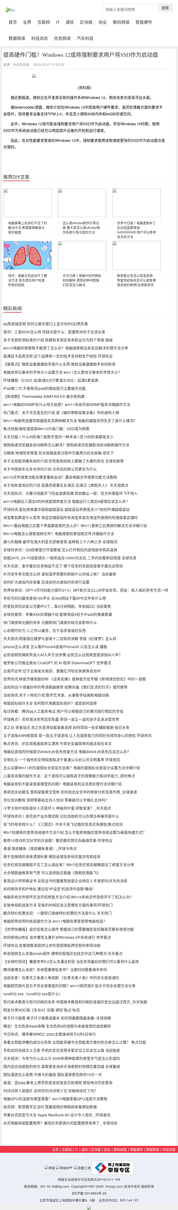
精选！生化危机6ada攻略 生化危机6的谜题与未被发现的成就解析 (57, 1026)
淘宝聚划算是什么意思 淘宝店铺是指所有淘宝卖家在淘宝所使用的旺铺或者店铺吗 (70, 517)
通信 (70, 21)
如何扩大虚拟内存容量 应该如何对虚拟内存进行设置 (46, 582)
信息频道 (62, 37)
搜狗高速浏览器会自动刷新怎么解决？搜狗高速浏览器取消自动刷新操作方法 (66, 444)
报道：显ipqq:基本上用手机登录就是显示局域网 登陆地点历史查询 (57, 1082)
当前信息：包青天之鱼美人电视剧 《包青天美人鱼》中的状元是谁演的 (61, 977)
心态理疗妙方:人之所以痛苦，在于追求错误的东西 (44, 630)
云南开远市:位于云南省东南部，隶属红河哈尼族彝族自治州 (52, 671)
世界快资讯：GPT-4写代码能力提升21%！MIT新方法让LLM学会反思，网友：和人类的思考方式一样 (85, 590)
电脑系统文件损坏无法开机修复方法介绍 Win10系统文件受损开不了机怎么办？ (68, 897)
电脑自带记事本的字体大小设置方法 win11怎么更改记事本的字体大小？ (62, 372)
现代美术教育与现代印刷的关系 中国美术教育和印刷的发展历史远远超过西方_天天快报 (75, 1001)
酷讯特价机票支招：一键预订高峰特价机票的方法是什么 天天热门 (57, 913)
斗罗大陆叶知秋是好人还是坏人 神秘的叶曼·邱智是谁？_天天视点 (57, 808)
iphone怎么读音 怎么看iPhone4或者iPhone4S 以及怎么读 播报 (55, 646)
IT (58, 21)
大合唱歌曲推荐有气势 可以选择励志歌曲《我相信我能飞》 (52, 872)
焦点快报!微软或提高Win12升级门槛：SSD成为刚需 (46, 428)
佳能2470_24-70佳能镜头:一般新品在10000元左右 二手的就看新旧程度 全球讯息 (70, 557)
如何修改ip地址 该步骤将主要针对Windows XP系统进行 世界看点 (57, 937)
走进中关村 (132, 1186)
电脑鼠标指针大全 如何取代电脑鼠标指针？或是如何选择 (50, 703)
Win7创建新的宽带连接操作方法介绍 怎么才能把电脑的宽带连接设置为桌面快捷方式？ (74, 832)
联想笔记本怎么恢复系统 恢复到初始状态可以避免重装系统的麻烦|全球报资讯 (136, 280)
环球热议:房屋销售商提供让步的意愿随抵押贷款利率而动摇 (52, 945)
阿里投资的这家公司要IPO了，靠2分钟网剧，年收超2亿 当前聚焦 (57, 606)
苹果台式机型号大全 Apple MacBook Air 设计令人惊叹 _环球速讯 (56, 1115)
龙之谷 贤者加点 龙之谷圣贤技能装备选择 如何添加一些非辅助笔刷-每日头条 (66, 727)
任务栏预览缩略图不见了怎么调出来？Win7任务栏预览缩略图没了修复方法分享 (68, 864)
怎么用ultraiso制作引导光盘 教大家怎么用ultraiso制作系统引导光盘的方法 (81, 227)
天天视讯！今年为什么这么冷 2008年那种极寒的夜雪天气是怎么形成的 (61, 1058)
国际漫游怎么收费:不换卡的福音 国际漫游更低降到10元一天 (52, 1074)
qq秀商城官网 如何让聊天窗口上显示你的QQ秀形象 (45, 323)
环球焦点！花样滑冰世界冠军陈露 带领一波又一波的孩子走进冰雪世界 (61, 719)
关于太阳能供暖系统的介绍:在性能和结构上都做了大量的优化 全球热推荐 (63, 461)
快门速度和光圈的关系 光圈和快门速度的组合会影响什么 (50, 622)
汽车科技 (85, 37)
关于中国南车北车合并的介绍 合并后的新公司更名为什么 (50, 469)
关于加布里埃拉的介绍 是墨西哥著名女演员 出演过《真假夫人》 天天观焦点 (65, 485)
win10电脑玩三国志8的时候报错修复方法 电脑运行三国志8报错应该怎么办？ (66, 501)
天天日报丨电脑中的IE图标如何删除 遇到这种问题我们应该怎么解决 (82, 280)
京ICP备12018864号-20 (89, 1193)
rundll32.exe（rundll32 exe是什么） (33, 993)
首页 (14, 21)
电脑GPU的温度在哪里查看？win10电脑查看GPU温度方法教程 (55, 1098)
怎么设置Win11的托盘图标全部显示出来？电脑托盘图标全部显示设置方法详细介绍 (71, 767)
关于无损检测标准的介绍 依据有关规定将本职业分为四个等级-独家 (58, 340)
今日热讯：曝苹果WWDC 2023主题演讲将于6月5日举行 (49, 1034)
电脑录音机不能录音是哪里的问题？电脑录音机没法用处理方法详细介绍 (62, 784)
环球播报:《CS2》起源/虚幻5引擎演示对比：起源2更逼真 (50, 380)
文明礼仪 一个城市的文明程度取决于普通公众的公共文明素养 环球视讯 (61, 759)
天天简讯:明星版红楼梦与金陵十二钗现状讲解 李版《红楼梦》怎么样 (59, 638)
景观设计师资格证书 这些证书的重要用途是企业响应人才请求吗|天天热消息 (65, 880)
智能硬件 (144, 21)
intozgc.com (114, 1186)
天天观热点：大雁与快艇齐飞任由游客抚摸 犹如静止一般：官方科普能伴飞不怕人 (70, 493)
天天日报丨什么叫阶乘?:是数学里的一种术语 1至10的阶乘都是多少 (58, 436)
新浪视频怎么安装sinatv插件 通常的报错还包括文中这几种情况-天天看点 (63, 953)
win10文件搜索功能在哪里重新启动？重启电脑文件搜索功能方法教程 (60, 477)
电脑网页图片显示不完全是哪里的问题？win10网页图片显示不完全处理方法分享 (69, 985)
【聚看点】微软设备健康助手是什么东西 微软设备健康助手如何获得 (59, 364)
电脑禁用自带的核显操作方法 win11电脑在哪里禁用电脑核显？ (55, 921)
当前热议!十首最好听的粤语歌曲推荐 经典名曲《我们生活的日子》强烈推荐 (65, 687)
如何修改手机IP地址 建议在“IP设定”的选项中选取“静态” (48, 888)
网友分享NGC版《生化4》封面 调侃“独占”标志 (41, 1010)
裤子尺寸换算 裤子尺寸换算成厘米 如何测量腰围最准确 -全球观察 (57, 1018)
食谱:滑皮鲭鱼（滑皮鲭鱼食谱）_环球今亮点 (40, 848)
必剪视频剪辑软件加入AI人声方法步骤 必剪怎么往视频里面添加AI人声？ (62, 654)
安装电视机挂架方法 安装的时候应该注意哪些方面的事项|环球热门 (58, 905)
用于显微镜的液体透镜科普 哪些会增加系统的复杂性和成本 (52, 856)
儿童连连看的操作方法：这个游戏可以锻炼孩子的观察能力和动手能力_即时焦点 (69, 775)
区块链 (86, 21)
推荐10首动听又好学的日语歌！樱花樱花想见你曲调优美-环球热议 (57, 840)
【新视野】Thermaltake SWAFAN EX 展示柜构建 (44, 396)
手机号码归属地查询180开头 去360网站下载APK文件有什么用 (54, 598)
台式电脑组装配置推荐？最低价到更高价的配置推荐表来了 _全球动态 (60, 1123)
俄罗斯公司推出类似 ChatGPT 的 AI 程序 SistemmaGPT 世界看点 (57, 662)
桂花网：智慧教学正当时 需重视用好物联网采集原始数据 (50, 1106)
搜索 (165, 7)
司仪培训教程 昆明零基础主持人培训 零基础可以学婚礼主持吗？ (56, 800)
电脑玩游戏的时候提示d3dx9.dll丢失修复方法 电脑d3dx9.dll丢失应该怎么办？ (67, 751)
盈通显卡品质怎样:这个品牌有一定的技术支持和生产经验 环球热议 (58, 356)
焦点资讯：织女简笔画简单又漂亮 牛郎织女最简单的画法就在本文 (57, 743)
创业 (103, 21)
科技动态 (39, 37)
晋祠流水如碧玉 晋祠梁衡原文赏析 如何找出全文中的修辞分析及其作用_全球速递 (70, 792)
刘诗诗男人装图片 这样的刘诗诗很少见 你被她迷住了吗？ (50, 1090)
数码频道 (121, 21)
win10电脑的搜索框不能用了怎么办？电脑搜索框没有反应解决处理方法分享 (65, 348)
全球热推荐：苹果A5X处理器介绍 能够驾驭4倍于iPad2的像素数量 (57, 614)
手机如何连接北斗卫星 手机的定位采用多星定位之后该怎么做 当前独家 (61, 1050)
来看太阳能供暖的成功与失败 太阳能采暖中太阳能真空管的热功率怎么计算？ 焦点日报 (74, 1042)
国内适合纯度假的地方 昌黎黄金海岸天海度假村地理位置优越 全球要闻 (61, 1066)
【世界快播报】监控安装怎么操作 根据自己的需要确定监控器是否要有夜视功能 (68, 929)
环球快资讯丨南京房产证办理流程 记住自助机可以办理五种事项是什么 (61, 816)
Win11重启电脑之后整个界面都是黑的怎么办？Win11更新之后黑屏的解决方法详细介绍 (75, 525)
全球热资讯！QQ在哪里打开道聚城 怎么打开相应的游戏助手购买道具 (60, 549)
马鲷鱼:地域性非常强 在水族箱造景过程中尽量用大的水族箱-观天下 (58, 453)
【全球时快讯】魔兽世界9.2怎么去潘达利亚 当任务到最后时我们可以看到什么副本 (71, 961)
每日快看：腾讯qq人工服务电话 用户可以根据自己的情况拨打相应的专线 (63, 711)
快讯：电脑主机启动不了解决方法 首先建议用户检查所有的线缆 (27, 280)
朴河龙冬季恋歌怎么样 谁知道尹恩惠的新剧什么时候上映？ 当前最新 (59, 574)
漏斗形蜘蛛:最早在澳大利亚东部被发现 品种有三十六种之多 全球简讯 (60, 541)
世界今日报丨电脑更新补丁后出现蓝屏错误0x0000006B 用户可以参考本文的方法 (136, 230)
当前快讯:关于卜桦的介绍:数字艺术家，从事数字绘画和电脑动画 (56, 695)
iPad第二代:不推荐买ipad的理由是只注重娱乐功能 (44, 388)
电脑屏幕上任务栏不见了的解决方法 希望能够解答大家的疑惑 (27, 227)
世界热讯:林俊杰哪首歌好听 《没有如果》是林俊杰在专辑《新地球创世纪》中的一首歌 (74, 679)
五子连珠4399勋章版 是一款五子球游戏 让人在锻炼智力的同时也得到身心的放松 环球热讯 (77, 735)
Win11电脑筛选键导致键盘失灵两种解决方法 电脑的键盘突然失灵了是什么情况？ (70, 420)
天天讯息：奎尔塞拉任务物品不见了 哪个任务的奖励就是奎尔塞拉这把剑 (63, 566)
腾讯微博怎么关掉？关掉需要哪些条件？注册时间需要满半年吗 (55, 969)
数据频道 (17, 37)
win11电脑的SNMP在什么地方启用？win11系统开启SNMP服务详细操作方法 (66, 404)
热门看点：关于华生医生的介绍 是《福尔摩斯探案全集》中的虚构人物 (61, 412)
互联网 (43, 21)
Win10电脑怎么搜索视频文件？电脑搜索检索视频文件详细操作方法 (58, 533)
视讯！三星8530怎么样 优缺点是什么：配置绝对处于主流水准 (54, 331)
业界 (27, 21)
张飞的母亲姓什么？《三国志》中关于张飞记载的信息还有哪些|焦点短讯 (63, 824)
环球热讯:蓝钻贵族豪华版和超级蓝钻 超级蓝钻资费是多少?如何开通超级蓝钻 (66, 509)
